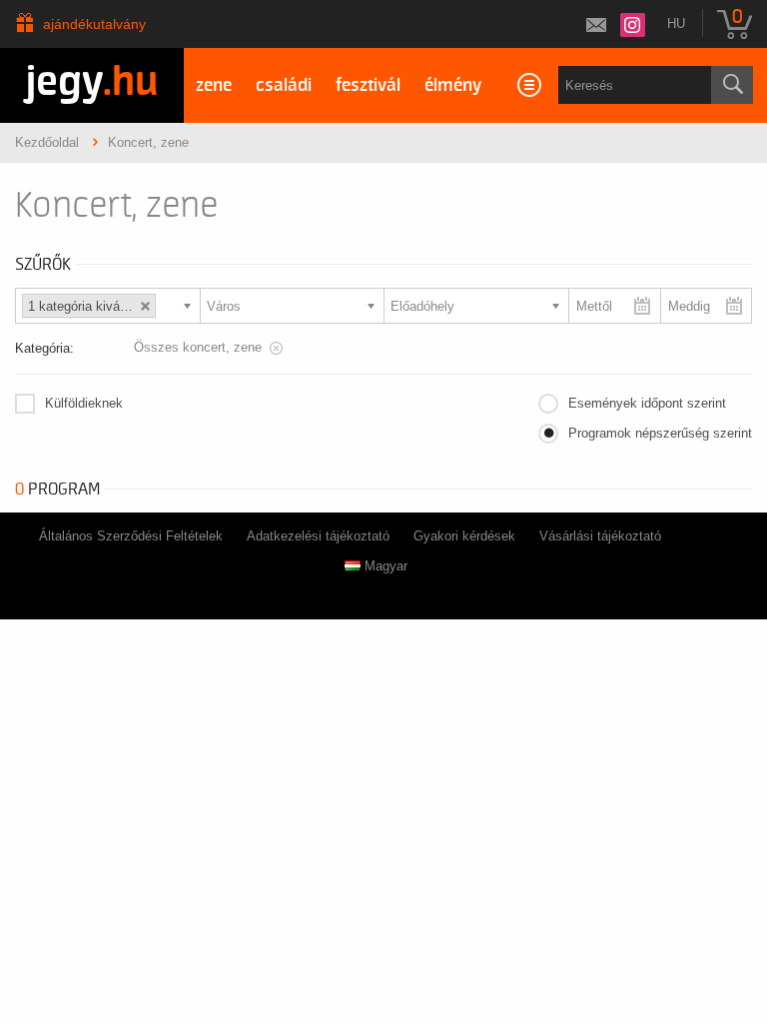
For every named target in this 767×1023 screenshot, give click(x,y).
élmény (452, 85)
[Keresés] (732, 85)
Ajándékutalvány (94, 24)
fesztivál (368, 85)
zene (214, 85)
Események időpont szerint (647, 403)
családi (284, 85)
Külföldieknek (84, 403)
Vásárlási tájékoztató (600, 535)
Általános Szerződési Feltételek (131, 535)
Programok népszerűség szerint (660, 433)
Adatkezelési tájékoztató (318, 535)
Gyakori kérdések (464, 535)
